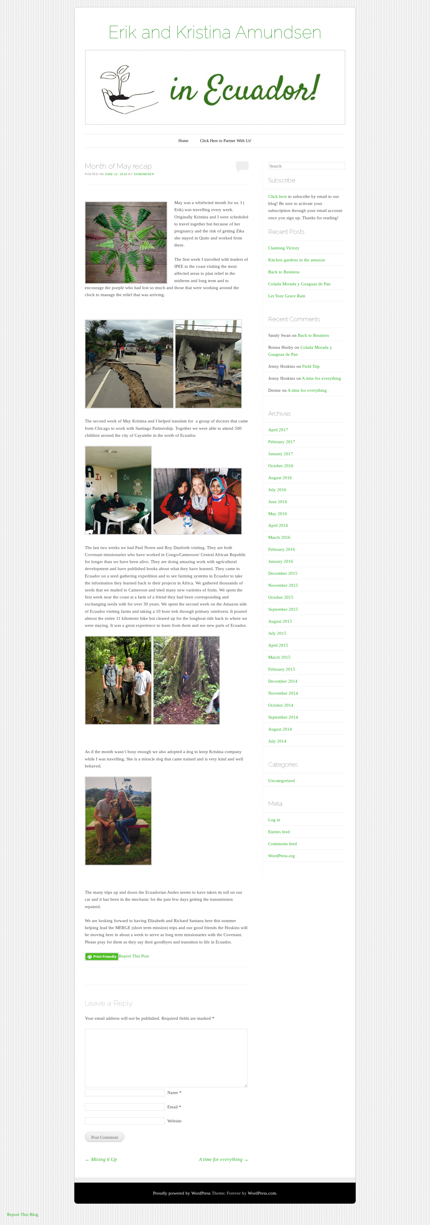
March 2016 (279, 537)
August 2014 (280, 729)
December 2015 (282, 573)
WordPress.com (262, 1193)
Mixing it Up (101, 1159)
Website (174, 1121)
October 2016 (280, 465)
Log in (274, 819)
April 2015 (278, 645)
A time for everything (224, 1159)
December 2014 (282, 681)
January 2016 (280, 561)
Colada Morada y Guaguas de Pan (299, 284)
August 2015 (280, 621)
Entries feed (279, 831)
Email (174, 1107)
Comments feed (282, 843)
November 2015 (283, 585)
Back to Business (284, 272)
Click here (277, 196)
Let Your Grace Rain (286, 296)
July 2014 (277, 741)
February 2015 (281, 669)
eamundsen (144, 174)
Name (174, 1092)
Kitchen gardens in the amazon (296, 260)
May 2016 (277, 513)
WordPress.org (281, 855)
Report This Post (134, 956)
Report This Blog (22, 1214)
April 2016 (278, 525)
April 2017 (278, 429)
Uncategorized (281, 780)
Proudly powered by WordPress (182, 1193)
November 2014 (283, 693)
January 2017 (280, 453)
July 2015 (277, 633)
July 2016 (277, 489)
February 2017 (281, 441)
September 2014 (283, 717)
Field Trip (311, 366)
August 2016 (280, 477)
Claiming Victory (284, 248)
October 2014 (280, 705)
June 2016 (277, 501)
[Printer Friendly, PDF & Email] (102, 956)
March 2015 (279, 657)
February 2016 (281, 549)
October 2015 (280, 597)
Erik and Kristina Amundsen (215, 32)
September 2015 (283, 609)
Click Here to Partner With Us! (226, 141)
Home (183, 141)
